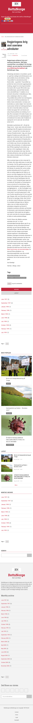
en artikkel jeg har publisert (16, 68)
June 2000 (4, 652)
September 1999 (5, 634)
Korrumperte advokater (13, 275)
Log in (9, 283)
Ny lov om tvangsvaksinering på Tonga (15, 379)
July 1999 (4, 332)
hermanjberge (4, 49)
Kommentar (15, 55)
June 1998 (4, 318)
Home (2, 36)
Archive (16, 289)
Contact (16, 712)
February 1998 (5, 310)
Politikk (9, 413)
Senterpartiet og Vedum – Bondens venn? (16, 409)
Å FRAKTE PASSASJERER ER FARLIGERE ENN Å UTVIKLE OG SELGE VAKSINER (15, 439)
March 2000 (4, 641)
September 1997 (6, 303)
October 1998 (5, 325)
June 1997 (4, 299)
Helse (8, 383)
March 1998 (4, 314)
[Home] (16, 4)
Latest (16, 293)
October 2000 (4, 662)
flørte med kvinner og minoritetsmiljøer (18, 249)
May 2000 (3, 648)
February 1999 (5, 329)
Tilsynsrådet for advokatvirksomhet (17, 277)
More (16, 485)
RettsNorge (16, 9)
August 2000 (4, 655)
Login (16, 717)
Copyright (16, 720)
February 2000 (4, 638)
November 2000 (5, 666)
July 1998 (4, 321)
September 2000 (5, 659)
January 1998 (5, 306)
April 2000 (3, 645)
